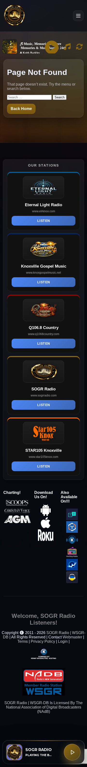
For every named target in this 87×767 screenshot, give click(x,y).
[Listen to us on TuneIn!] (72, 519)
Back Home (21, 109)
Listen (43, 221)
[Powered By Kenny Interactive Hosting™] (43, 654)
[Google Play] (45, 514)
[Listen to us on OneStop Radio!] (72, 557)
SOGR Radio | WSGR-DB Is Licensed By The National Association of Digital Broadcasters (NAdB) (43, 707)
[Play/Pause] (72, 752)
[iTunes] (45, 527)
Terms (22, 641)
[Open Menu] (78, 15)
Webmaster (72, 637)
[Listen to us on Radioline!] (72, 569)
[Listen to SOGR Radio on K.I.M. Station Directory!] (72, 544)
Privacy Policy (43, 641)
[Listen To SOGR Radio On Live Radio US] (72, 582)
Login (63, 641)
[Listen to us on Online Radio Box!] (72, 531)
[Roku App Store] (45, 540)
